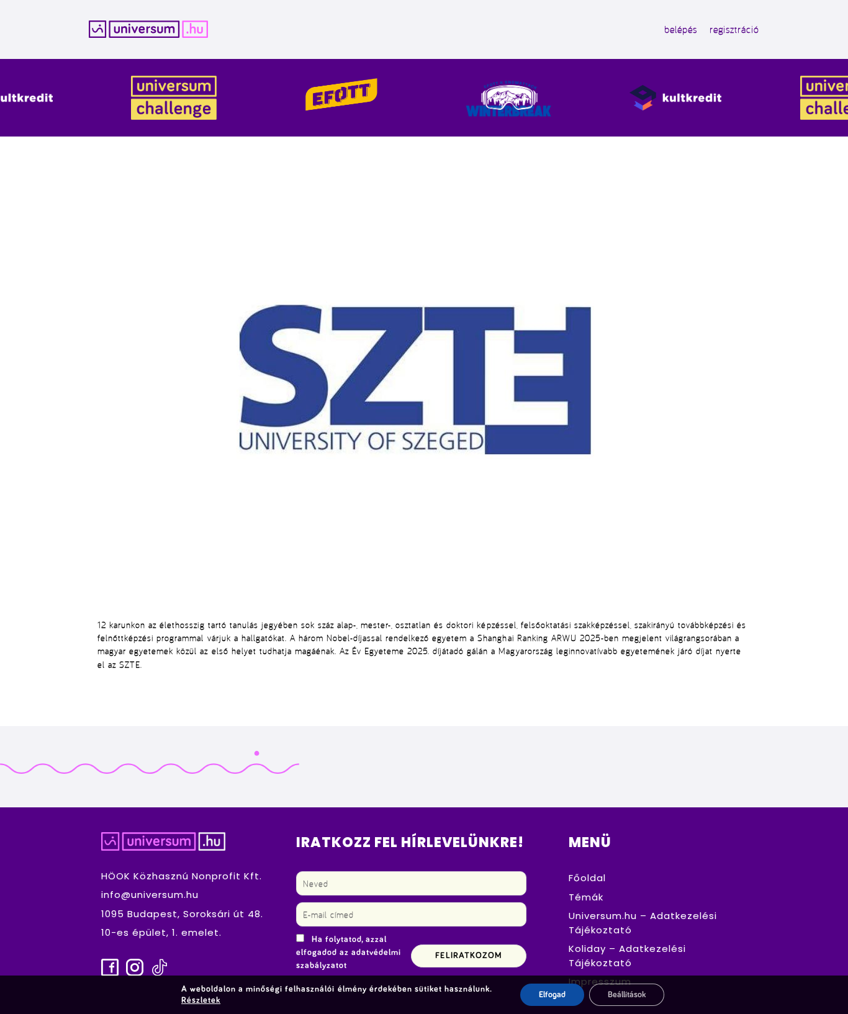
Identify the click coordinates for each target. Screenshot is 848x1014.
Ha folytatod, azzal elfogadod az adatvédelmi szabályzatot (348, 952)
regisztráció (734, 29)
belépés (680, 29)
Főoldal (587, 877)
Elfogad (552, 994)
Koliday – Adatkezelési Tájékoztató (627, 955)
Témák (586, 897)
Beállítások (627, 994)
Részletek (200, 1000)
